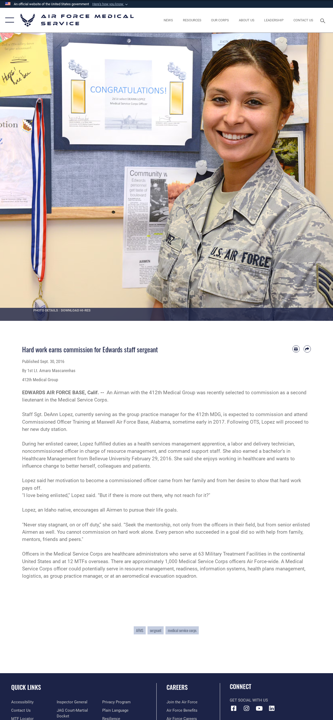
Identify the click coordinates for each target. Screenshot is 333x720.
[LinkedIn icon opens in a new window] (272, 708)
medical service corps (182, 630)
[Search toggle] (323, 20)
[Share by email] (307, 349)
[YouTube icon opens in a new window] (259, 708)
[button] (110, 4)
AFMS (139, 630)
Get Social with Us (249, 700)
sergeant (155, 630)
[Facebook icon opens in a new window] (234, 708)
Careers (177, 687)
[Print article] (296, 349)
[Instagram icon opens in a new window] (246, 708)
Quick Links (26, 687)
